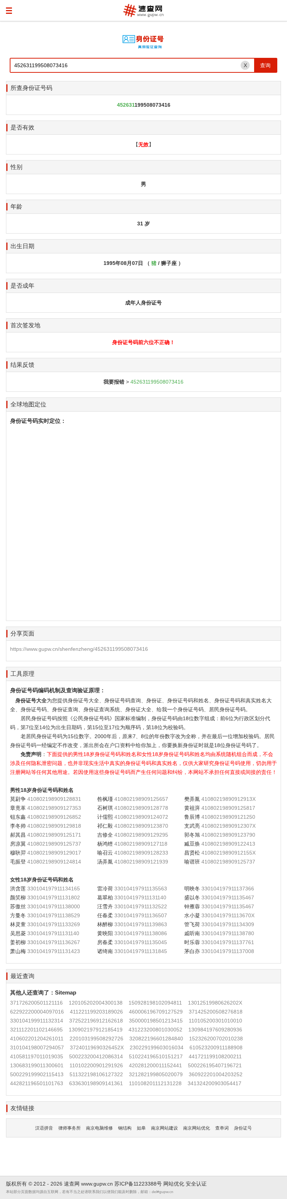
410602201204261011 (37, 1039)
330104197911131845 (140, 951)
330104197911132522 (140, 906)
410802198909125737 (54, 844)
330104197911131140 (140, 897)
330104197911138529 (53, 915)
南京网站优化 (196, 1128)
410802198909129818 (54, 826)
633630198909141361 (96, 1083)
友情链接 (22, 1108)
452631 (126, 105)
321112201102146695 (36, 1030)
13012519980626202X (215, 1003)
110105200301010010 (215, 1021)
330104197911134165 (53, 889)
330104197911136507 (140, 915)
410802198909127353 (54, 808)
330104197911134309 (227, 924)
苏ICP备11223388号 (138, 1184)
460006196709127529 (156, 1012)
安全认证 (196, 1184)
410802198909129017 (54, 853)
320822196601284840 (156, 1039)
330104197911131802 (53, 897)
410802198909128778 (141, 808)
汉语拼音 (44, 1128)
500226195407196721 (215, 1065)
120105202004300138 (96, 1003)
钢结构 (125, 1128)
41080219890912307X (228, 826)
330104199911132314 (36, 1021)
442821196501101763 (36, 1083)
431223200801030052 (155, 1030)
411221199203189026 (96, 1012)
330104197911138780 (227, 933)
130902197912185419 (96, 1030)
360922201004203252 (216, 1074)
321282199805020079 (156, 1074)
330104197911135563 (140, 889)
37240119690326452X (97, 1047)
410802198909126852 (54, 817)
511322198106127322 (96, 1074)
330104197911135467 (227, 897)
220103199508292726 (96, 1039)
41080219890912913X (228, 799)
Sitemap (65, 992)
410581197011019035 (36, 1056)
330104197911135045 (140, 942)
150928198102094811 (155, 1003)
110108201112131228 (155, 1083)
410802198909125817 (228, 808)
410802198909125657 (141, 799)
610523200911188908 (216, 1047)
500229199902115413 (37, 1074)
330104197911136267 (53, 942)
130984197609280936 (215, 1030)
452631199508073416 (156, 382)
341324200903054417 (214, 1083)
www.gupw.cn (97, 1184)
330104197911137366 (227, 889)
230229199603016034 (156, 1047)
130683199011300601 (37, 1065)
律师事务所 (69, 1128)
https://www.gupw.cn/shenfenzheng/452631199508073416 (79, 649)
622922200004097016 (37, 1012)
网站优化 (173, 1184)
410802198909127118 (140, 844)
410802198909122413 (228, 844)
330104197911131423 (53, 951)
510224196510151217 (156, 1056)
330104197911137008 (227, 951)
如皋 (141, 1128)
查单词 (222, 1128)
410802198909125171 (54, 835)
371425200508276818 (216, 1012)
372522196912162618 (96, 1021)
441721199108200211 (215, 1056)
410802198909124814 (54, 862)
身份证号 (243, 1128)
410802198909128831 (54, 799)
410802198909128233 (141, 853)
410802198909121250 (228, 817)
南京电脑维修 (99, 1128)
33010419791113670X (227, 915)
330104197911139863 (140, 924)
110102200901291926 (96, 1065)
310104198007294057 (37, 1047)
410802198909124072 (141, 817)
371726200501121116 (36, 1003)
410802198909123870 (141, 826)
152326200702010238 (216, 1039)
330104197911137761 (227, 942)
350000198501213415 (156, 1021)
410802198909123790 (228, 835)
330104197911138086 (140, 933)
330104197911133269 (53, 924)
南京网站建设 (164, 1128)
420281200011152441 (155, 1065)
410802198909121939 (141, 862)
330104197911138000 (53, 906)
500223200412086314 (96, 1056)
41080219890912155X (228, 853)
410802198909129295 (141, 835)
